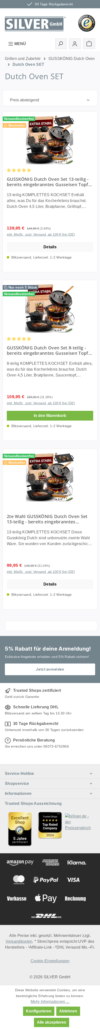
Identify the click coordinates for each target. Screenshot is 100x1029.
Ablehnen (68, 1011)
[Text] (50, 828)
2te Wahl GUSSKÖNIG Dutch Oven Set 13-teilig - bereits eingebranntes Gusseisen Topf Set (47, 519)
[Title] (20, 828)
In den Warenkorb (50, 416)
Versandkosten (19, 941)
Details (50, 247)
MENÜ (19, 44)
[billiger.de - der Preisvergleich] (80, 828)
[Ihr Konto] (75, 43)
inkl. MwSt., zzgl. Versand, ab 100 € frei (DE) (41, 234)
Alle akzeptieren (51, 1022)
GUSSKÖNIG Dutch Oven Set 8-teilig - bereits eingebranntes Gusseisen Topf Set (47, 350)
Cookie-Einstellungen (50, 961)
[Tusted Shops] (86, 23)
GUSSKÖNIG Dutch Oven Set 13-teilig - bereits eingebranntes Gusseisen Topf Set (48, 181)
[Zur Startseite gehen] (35, 23)
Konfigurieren (38, 1011)
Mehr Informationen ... (50, 1002)
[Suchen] (61, 43)
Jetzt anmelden (50, 669)
